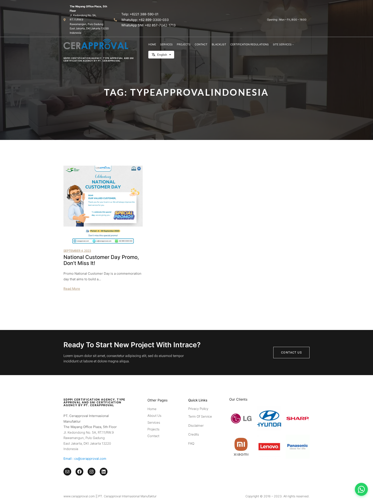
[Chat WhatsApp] (361, 489)
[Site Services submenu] (293, 44)
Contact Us (291, 352)
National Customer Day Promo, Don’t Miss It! (101, 260)
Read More (71, 289)
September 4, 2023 (77, 251)
